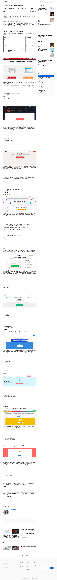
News (27, 572)
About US (21, 562)
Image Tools (13, 1)
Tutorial (7, 5)
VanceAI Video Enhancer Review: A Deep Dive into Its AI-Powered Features (43, 45)
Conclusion (40, 91)
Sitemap (33, 578)
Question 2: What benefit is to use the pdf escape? (46, 95)
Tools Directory (31, 1)
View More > (34, 526)
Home (4, 5)
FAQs (40, 92)
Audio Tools (25, 1)
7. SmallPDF (41, 86)
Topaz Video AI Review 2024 (43, 65)
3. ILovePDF (41, 81)
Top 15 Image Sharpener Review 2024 (44, 24)
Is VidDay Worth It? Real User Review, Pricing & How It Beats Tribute (43, 9)
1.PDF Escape (42, 78)
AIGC (38, 12)
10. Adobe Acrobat (42, 90)
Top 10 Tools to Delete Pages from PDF (17, 503)
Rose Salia (13, 511)
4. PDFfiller (41, 82)
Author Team (21, 566)
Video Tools (19, 1)
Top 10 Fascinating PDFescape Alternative (44, 77)
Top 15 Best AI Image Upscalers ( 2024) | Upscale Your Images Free (43, 20)
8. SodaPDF (41, 87)
